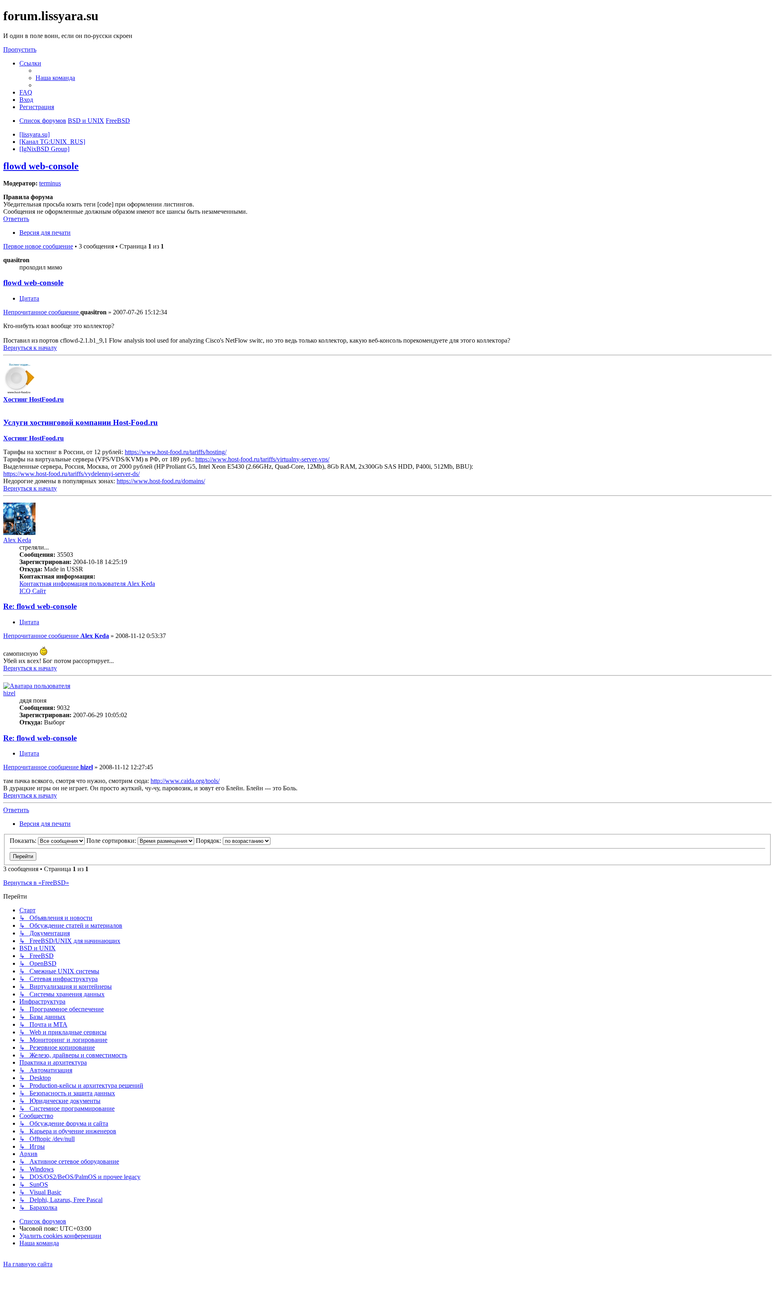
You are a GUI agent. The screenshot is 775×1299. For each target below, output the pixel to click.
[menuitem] (55, 77)
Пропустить (19, 49)
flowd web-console (41, 166)
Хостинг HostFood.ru (33, 399)
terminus (50, 183)
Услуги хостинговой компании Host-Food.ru (80, 422)
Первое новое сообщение (38, 246)
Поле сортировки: (112, 840)
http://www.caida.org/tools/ (185, 780)
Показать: (24, 840)
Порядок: (209, 840)
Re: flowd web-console (40, 606)
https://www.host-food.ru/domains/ (161, 481)
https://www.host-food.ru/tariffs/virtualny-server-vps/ (262, 459)
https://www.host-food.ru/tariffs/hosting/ (175, 451)
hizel (9, 693)
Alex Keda (17, 540)
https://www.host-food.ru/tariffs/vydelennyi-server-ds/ (71, 473)
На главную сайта (27, 1264)
